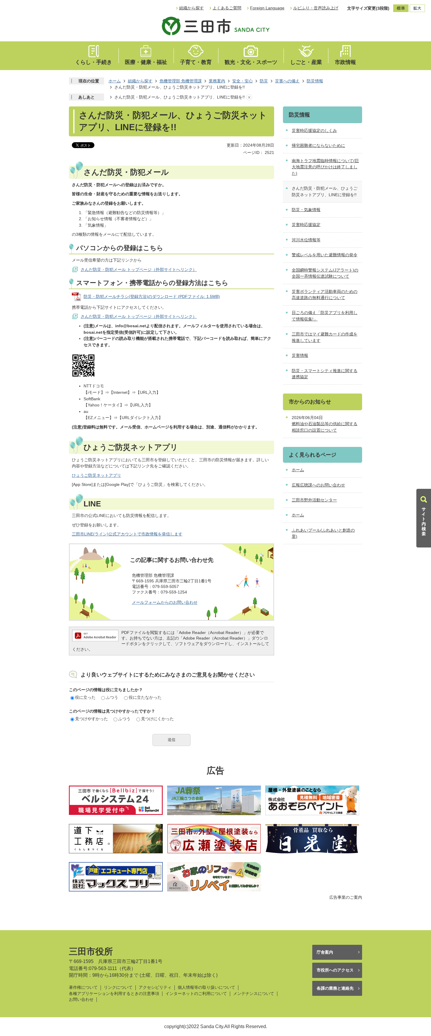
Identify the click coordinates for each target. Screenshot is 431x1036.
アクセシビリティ (155, 987)
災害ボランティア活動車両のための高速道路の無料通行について (324, 294)
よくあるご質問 (227, 8)
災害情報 (300, 355)
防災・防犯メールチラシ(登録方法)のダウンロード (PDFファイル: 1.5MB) (152, 296)
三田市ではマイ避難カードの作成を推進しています (324, 337)
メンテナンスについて (253, 993)
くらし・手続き (93, 62)
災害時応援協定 (306, 224)
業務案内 (217, 81)
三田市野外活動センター (314, 500)
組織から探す (191, 8)
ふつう (112, 697)
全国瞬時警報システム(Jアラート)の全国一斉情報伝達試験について (325, 273)
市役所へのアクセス (335, 970)
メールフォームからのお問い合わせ (165, 602)
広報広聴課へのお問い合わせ (318, 485)
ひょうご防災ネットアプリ (96, 475)
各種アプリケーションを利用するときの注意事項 (114, 993)
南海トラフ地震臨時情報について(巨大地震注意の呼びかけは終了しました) (325, 167)
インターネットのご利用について (196, 993)
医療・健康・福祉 (146, 62)
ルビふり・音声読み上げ (315, 8)
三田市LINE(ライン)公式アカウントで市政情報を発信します (127, 534)
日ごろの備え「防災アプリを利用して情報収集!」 (324, 315)
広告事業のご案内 (345, 897)
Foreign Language (267, 8)
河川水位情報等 (306, 240)
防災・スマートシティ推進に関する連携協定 (324, 373)
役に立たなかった (145, 697)
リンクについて (118, 987)
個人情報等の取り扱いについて (206, 987)
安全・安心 (242, 81)
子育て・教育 (196, 62)
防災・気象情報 (306, 209)
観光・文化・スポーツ (251, 62)
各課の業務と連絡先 (335, 988)
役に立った (85, 697)
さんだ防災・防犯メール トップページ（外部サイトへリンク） (139, 269)
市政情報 (345, 62)
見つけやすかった (91, 718)
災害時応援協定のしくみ (314, 130)
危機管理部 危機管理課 (180, 81)
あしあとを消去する (249, 97)
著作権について (83, 987)
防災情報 (315, 81)
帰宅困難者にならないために (318, 145)
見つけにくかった (157, 718)
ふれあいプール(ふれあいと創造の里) (323, 533)
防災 (264, 81)
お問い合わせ (81, 999)
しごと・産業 (306, 62)
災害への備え (287, 81)
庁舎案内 (325, 952)
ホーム (114, 81)
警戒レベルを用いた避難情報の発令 (324, 254)
